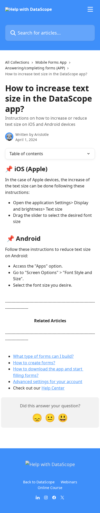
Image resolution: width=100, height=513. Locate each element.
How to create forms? (34, 363)
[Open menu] (90, 9)
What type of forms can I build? (43, 356)
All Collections (17, 62)
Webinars (69, 481)
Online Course (50, 487)
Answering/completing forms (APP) (35, 67)
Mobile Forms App (51, 62)
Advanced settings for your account (47, 381)
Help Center (53, 388)
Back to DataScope (39, 481)
